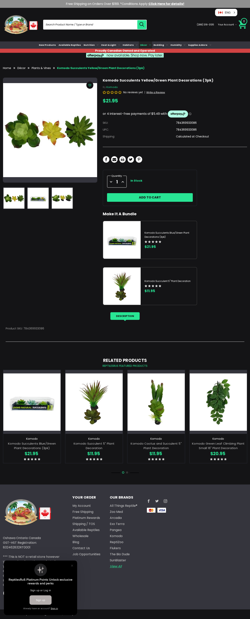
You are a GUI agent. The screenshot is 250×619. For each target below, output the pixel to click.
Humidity (176, 45)
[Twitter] (130, 159)
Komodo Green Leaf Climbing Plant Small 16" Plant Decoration (218, 445)
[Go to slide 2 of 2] (127, 472)
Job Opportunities (86, 554)
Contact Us (81, 548)
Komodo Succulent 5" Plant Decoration (168, 281)
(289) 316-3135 (205, 24)
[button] (226, 12)
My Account (81, 505)
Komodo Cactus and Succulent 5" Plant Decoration (156, 445)
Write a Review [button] (155, 92)
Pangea (115, 530)
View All (116, 566)
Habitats (128, 45)
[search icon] (141, 24)
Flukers (115, 548)
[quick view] (32, 408)
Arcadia (116, 518)
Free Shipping (82, 512)
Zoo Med (116, 512)
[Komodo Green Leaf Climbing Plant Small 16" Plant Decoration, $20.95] (218, 402)
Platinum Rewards (86, 518)
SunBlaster (118, 560)
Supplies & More (197, 45)
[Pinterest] (139, 159)
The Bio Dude (120, 554)
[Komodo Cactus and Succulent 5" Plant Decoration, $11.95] (156, 402)
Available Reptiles (70, 45)
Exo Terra (117, 524)
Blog (75, 542)
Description (125, 316)
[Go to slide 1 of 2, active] (123, 472)
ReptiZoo (116, 542)
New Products (47, 45)
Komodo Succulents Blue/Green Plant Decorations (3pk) (32, 445)
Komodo (116, 536)
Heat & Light (108, 45)
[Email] (114, 159)
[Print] (122, 159)
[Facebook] (106, 159)
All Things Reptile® (123, 505)
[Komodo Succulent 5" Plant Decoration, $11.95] (94, 402)
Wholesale (80, 536)
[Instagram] (165, 501)
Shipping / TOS (83, 524)
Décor (143, 45)
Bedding (159, 45)
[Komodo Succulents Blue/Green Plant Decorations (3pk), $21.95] (32, 402)
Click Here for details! (166, 4)
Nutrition (89, 45)
